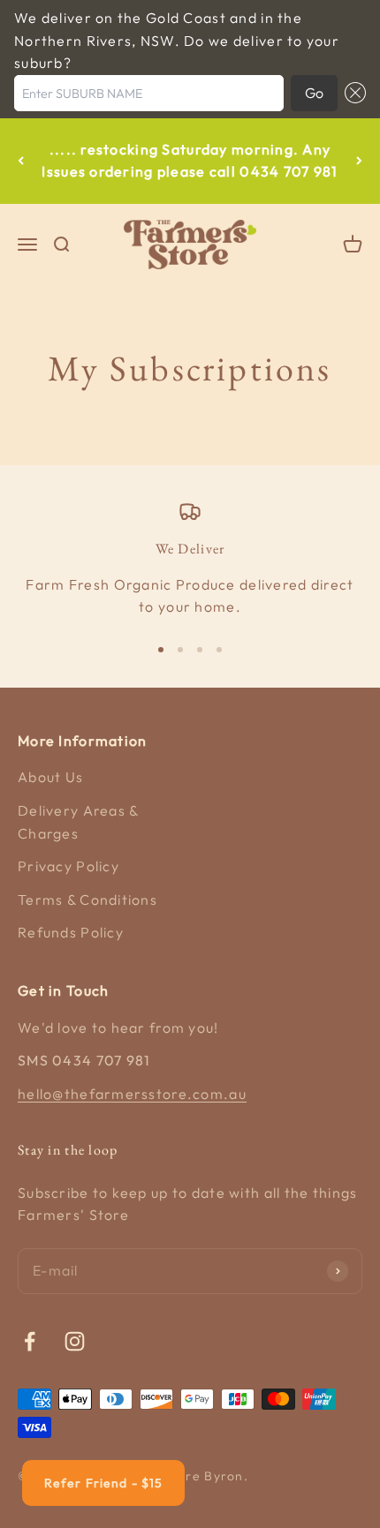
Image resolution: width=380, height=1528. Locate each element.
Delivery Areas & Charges (78, 822)
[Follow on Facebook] (30, 1341)
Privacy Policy (68, 866)
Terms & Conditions (87, 899)
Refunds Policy (71, 932)
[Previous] (21, 161)
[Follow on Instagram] (75, 1341)
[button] (352, 93)
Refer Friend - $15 (103, 1483)
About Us (50, 777)
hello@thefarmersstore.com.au (132, 1094)
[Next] (359, 161)
